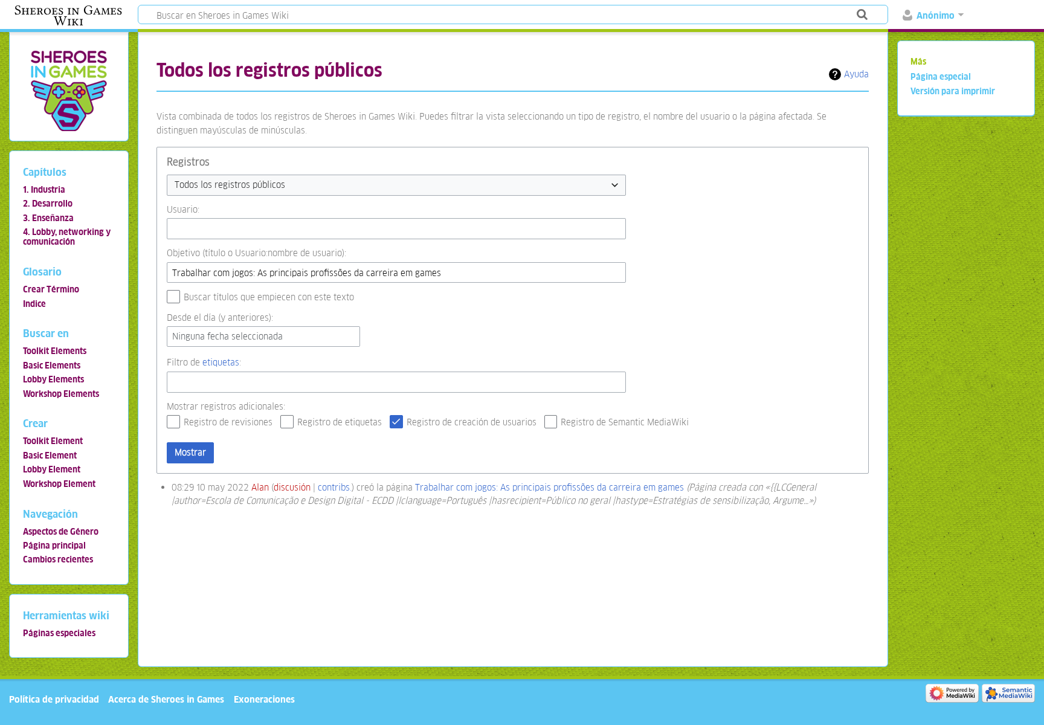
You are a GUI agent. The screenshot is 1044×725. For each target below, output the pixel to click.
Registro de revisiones (228, 422)
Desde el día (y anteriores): (220, 317)
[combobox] (396, 185)
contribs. (335, 487)
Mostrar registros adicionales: (226, 406)
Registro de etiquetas (339, 422)
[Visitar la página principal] (68, 90)
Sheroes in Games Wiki (68, 16)
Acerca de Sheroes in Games (166, 699)
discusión (292, 487)
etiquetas (220, 362)
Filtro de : (204, 362)
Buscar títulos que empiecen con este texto (269, 297)
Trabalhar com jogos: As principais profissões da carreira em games (549, 487)
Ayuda (856, 74)
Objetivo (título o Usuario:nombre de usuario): (256, 253)
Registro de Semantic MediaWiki (625, 422)
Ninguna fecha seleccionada (227, 336)
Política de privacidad (54, 699)
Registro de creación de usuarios (471, 422)
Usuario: (183, 209)
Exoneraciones (264, 699)
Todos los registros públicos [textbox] (230, 184)
